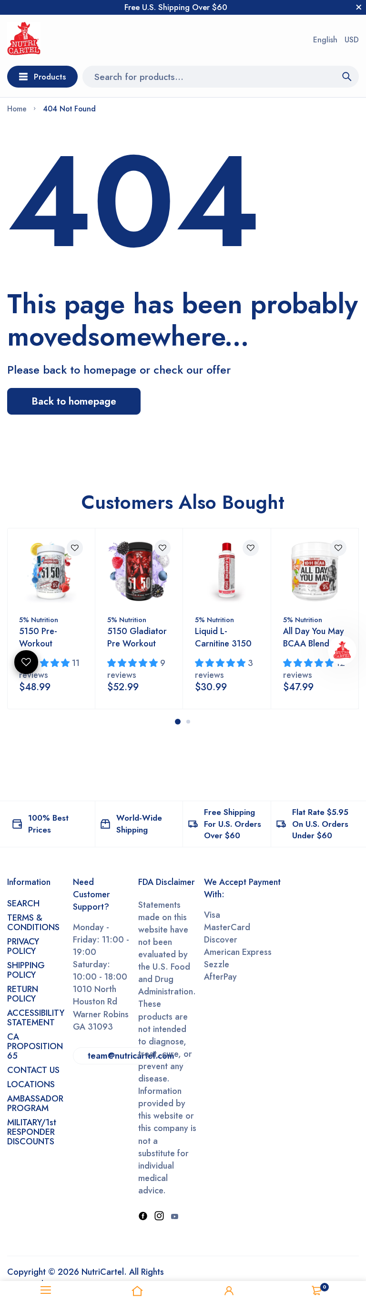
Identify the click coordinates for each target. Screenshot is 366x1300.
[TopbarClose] (359, 7)
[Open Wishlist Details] (26, 662)
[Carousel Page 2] (188, 722)
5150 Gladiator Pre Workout (137, 637)
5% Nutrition (38, 620)
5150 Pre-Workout (38, 637)
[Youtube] (174, 1217)
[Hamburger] (46, 1290)
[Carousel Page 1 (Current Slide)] (178, 721)
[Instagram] (159, 1217)
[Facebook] (143, 1217)
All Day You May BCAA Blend (313, 637)
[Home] (137, 1290)
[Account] (228, 1290)
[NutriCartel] (24, 40)
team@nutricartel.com (131, 1056)
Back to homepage (73, 401)
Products (50, 76)
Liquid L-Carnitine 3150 (223, 637)
